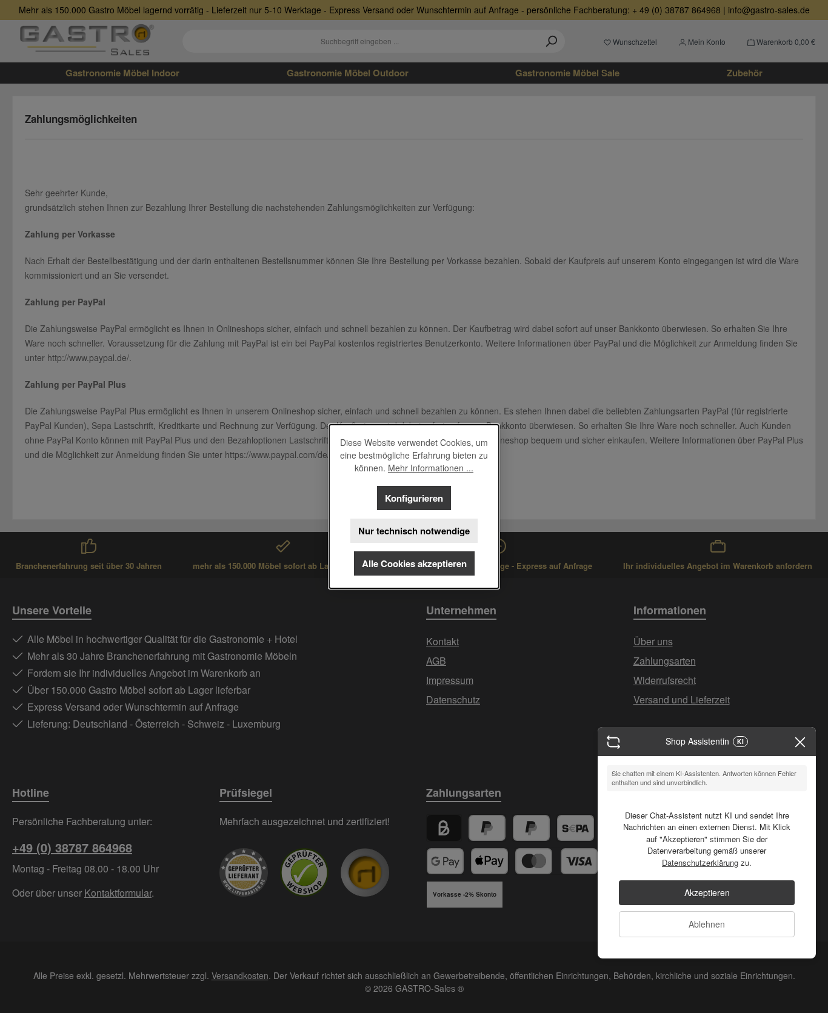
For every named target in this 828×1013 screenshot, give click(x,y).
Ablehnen (707, 924)
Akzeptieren (707, 892)
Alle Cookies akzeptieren (414, 563)
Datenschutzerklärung (700, 862)
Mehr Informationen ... (430, 468)
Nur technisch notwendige (414, 530)
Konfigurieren (414, 498)
